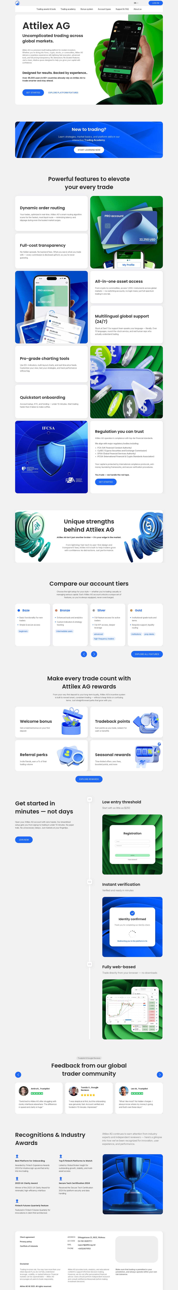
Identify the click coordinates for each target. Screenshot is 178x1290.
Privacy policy (26, 1242)
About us (138, 9)
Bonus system (87, 9)
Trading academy (68, 9)
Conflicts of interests (29, 1246)
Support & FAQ (122, 9)
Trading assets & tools (46, 9)
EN (135, 3)
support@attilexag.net (86, 1245)
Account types (104, 9)
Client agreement (27, 1237)
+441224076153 (84, 1249)
